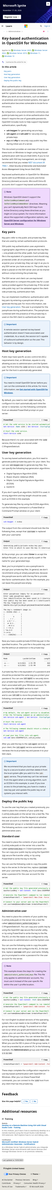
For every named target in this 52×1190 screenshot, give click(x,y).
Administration (14, 31)
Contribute (6, 1183)
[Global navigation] (2, 26)
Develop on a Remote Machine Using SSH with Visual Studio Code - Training (24, 1126)
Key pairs (7, 71)
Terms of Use (7, 1186)
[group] (26, 429)
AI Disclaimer (7, 1180)
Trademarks (20, 1186)
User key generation (12, 77)
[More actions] (48, 31)
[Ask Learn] (44, 31)
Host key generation (12, 74)
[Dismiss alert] (48, 4)
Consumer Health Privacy (34, 1183)
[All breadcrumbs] (4, 31)
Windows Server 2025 (22, 50)
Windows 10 (9, 56)
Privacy (16, 1183)
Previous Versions (23, 1180)
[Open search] (41, 26)
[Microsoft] (26, 26)
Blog (34, 1180)
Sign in (47, 26)
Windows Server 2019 (18, 53)
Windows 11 (35, 53)
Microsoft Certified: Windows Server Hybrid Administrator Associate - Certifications (20, 1143)
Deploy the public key (12, 80)
